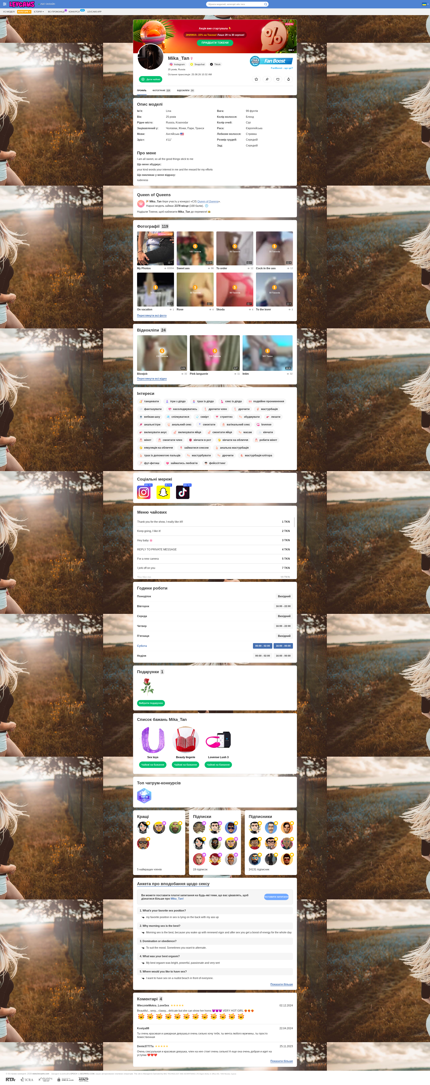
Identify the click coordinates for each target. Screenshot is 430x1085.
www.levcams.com (40, 1074)
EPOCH (74, 1074)
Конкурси (74, 12)
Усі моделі (9, 12)
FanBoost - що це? (282, 68)
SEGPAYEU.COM (87, 1074)
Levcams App (94, 12)
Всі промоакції (56, 12)
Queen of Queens (207, 201)
